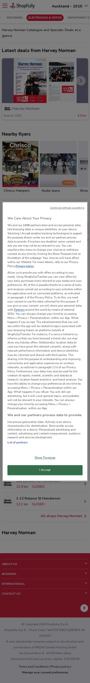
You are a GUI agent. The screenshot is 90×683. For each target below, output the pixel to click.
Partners (19, 310)
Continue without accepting (67, 208)
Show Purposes (45, 458)
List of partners (17, 442)
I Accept (45, 470)
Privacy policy (25, 266)
